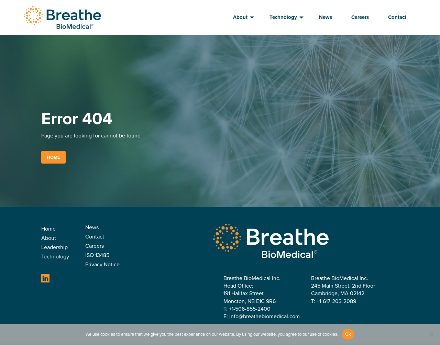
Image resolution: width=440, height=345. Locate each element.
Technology (55, 257)
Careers (94, 246)
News (92, 228)
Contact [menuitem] (397, 17)
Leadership (54, 248)
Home (53, 157)
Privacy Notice (102, 265)
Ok (348, 334)
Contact (94, 237)
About (48, 238)
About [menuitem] (240, 17)
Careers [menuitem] (360, 17)
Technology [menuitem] (283, 17)
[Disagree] (431, 334)
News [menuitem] (325, 17)
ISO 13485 (97, 256)
